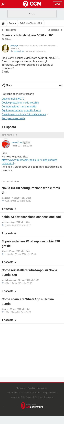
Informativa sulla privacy (19, 392)
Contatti (37, 392)
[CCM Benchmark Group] (32, 406)
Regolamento (49, 392)
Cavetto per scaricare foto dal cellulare (24, 114)
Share (9, 85)
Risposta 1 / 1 (9, 135)
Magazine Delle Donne (21, 397)
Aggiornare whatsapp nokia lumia (21, 110)
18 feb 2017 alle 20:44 (36, 51)
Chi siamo (20, 388)
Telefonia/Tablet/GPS (31, 23)
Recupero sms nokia (13, 118)
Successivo (53, 30)
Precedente (10, 30)
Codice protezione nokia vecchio (20, 102)
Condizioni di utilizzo (37, 388)
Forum (12, 23)
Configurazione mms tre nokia (19, 106)
